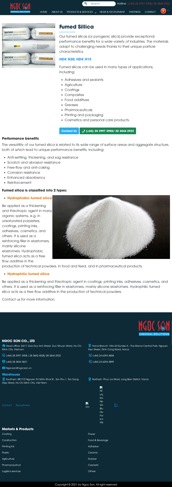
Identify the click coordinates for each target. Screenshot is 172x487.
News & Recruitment (112, 11)
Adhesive (93, 446)
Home (43, 11)
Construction (9, 440)
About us (57, 11)
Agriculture (8, 458)
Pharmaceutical (11, 464)
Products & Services (80, 11)
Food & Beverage (98, 440)
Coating (6, 433)
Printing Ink (8, 446)
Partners (134, 11)
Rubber (92, 458)
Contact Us (69, 131)
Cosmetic (93, 464)
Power (91, 433)
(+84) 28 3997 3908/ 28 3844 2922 (109, 131)
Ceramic (93, 452)
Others (91, 471)
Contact (150, 11)
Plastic (5, 452)
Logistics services (11, 471)
